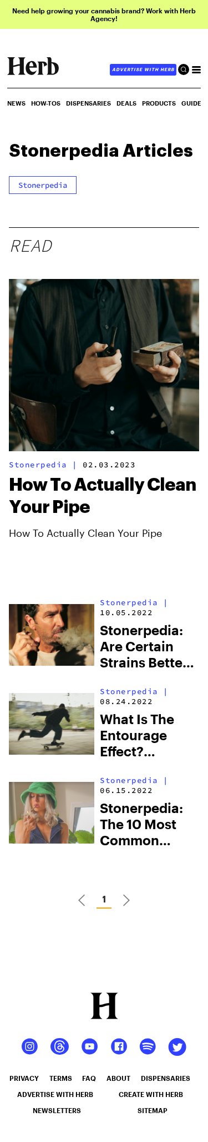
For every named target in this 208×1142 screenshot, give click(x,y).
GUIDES (193, 103)
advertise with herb (143, 69)
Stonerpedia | (43, 465)
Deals (126, 103)
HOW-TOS (45, 103)
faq (89, 1078)
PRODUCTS (159, 103)
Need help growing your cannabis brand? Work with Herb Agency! (104, 14)
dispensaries (165, 1078)
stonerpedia (42, 185)
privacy (24, 1078)
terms (60, 1078)
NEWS (16, 103)
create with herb (151, 1094)
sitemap (153, 1110)
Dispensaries (88, 103)
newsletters (57, 1110)
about (118, 1078)
